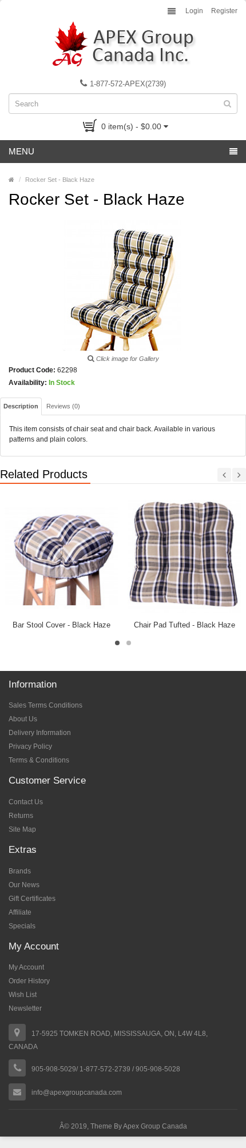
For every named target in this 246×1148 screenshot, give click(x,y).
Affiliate (20, 912)
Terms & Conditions (39, 760)
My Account (26, 967)
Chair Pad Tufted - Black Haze (184, 625)
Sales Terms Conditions (45, 705)
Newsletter (25, 1008)
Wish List (23, 995)
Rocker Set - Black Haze (59, 179)
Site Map (22, 829)
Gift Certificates (32, 899)
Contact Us (26, 802)
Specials (22, 926)
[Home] (11, 179)
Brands (20, 871)
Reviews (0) (63, 406)
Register (224, 11)
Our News (24, 885)
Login (194, 11)
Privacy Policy (30, 746)
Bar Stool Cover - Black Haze (61, 625)
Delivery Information (40, 733)
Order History (29, 981)
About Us (23, 719)
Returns (21, 816)
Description (20, 406)
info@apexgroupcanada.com (76, 1093)
